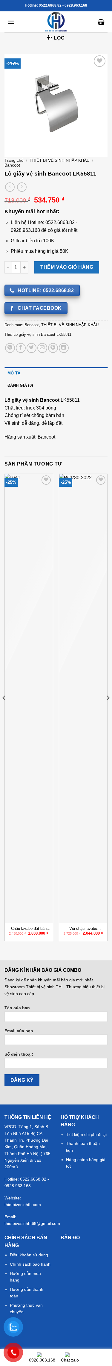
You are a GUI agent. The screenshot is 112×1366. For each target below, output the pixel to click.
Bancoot (12, 165)
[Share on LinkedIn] (64, 348)
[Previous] (4, 709)
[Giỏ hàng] (101, 21)
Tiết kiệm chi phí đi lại (86, 1134)
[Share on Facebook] (21, 348)
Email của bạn (18, 1030)
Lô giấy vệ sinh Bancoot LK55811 (42, 334)
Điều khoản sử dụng (29, 1254)
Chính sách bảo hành (30, 1264)
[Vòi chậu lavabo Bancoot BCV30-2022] (83, 698)
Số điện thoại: (18, 1054)
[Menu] (11, 21)
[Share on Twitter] (31, 348)
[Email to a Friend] (42, 348)
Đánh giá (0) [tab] (20, 385)
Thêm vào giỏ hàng (66, 267)
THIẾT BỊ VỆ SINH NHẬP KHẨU (60, 160)
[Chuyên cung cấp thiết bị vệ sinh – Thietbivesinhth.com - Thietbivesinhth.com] (56, 21)
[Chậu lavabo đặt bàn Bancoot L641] (29, 698)
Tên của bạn (17, 1007)
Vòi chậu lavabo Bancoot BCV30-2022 (83, 928)
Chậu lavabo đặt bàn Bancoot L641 (29, 928)
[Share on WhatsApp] (10, 348)
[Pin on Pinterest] (53, 348)
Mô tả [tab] (13, 373)
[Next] (108, 709)
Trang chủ (14, 160)
